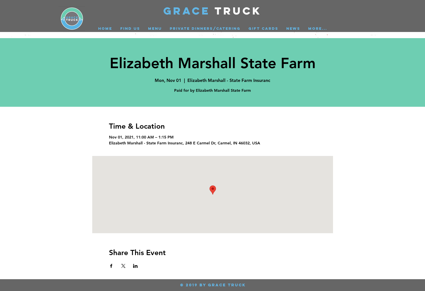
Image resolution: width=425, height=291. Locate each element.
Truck (238, 10)
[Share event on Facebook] (111, 266)
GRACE (189, 10)
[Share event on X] (123, 266)
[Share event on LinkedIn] (135, 266)
